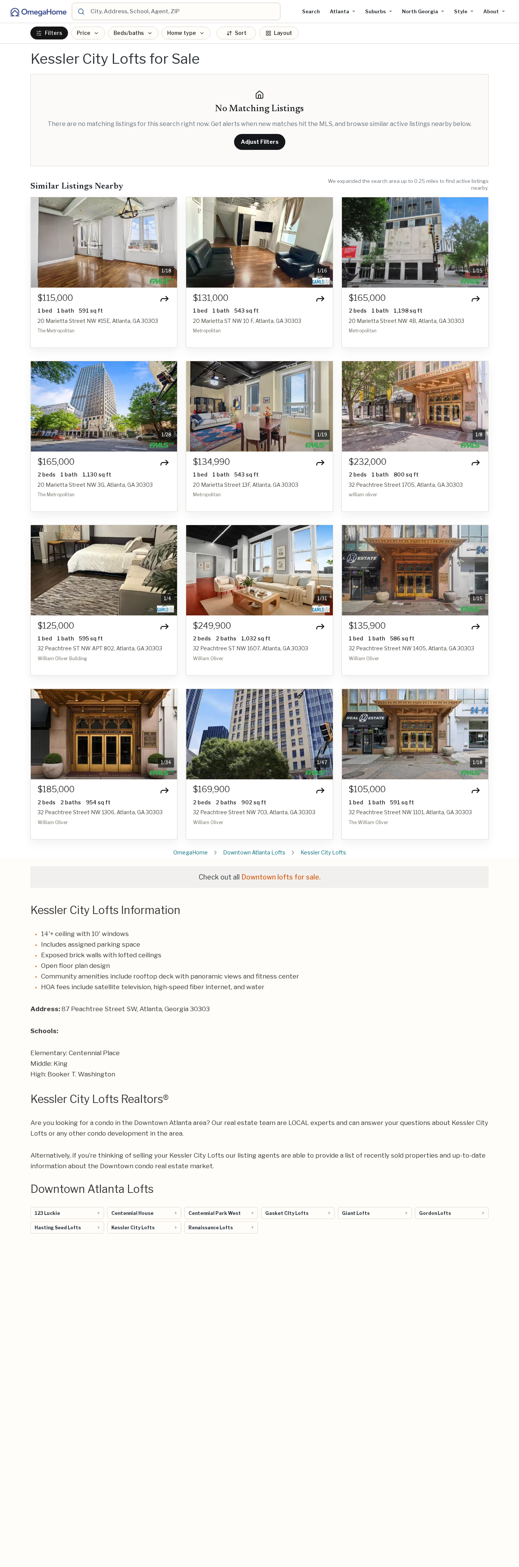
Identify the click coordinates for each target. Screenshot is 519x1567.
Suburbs (375, 11)
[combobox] (184, 11)
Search (311, 11)
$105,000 (367, 789)
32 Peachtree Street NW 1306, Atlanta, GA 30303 (100, 812)
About (491, 11)
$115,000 (55, 298)
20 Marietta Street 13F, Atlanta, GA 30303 (245, 484)
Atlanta (339, 11)
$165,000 (367, 298)
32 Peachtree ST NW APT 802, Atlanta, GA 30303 (100, 648)
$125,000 (56, 626)
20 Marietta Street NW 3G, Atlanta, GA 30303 (95, 484)
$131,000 (210, 298)
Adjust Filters (259, 141)
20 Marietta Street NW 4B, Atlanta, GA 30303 (406, 321)
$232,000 (367, 462)
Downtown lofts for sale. (281, 877)
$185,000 (56, 789)
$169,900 (211, 789)
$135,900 (367, 626)
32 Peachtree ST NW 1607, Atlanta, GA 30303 (250, 648)
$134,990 (211, 462)
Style (460, 11)
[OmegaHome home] (37, 11)
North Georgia (420, 11)
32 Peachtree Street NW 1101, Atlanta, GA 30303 (410, 812)
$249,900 (212, 626)
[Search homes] (81, 11)
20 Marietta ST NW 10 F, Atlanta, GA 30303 (247, 321)
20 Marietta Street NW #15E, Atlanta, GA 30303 (98, 321)
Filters (53, 33)
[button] (41, 242)
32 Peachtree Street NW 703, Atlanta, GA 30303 (254, 812)
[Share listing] (164, 298)
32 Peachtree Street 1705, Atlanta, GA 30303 (406, 484)
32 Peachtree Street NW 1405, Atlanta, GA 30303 (411, 648)
